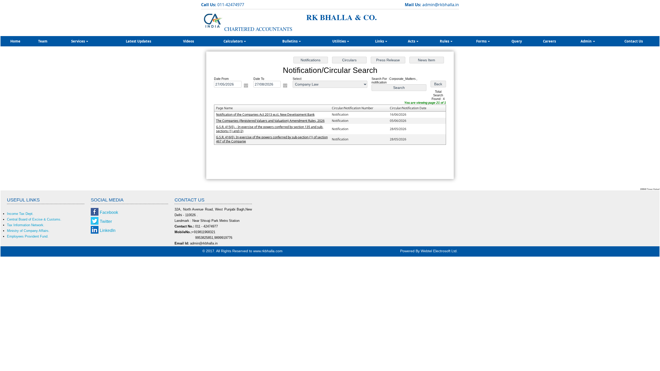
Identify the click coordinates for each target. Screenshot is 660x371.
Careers (549, 41)
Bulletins (290, 41)
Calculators (233, 41)
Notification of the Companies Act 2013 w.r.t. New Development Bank (265, 114)
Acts (412, 41)
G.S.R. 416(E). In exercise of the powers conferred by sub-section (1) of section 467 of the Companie (272, 139)
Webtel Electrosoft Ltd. (439, 251)
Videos (188, 41)
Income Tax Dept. (20, 214)
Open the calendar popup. (246, 85)
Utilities (339, 41)
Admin (586, 41)
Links (380, 41)
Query (517, 41)
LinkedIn (108, 230)
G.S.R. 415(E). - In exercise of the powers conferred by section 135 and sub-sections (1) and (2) (269, 129)
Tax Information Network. (25, 225)
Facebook (109, 212)
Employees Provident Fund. (27, 236)
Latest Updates (138, 41)
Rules (445, 41)
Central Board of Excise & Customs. (34, 219)
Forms (481, 41)
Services (78, 41)
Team (42, 41)
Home (15, 41)
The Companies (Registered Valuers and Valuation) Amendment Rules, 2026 (270, 121)
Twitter (106, 221)
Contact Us (633, 41)
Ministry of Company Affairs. (28, 231)
